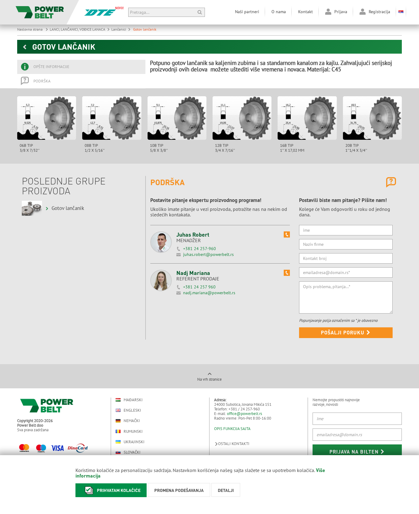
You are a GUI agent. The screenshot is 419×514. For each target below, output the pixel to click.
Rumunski (133, 431)
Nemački (132, 420)
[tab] (81, 67)
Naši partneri (247, 11)
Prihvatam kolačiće (118, 490)
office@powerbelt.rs (244, 413)
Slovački (132, 452)
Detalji (226, 490)
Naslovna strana (30, 29)
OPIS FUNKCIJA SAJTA (232, 428)
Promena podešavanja (179, 490)
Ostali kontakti (233, 443)
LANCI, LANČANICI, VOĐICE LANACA (77, 29)
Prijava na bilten (354, 451)
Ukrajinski (134, 442)
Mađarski (133, 400)
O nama (278, 11)
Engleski (132, 410)
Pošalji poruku (343, 332)
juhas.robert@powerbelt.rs (208, 254)
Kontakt (305, 11)
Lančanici (118, 29)
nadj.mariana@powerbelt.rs (209, 292)
